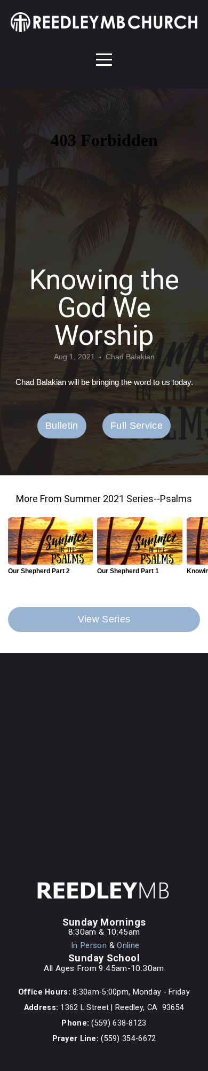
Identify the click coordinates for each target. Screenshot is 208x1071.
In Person (89, 945)
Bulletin (61, 425)
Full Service (136, 425)
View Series (104, 619)
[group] (50, 550)
